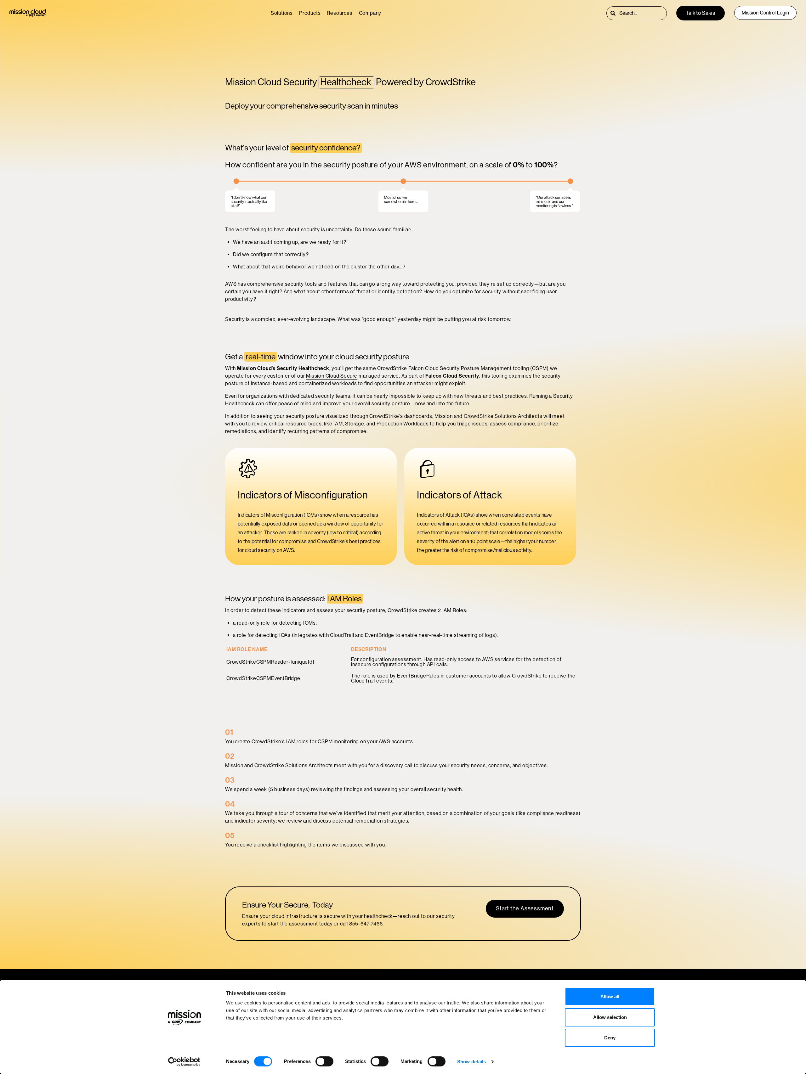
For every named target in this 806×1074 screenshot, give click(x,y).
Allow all (609, 996)
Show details (471, 1061)
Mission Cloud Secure (331, 376)
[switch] (324, 1061)
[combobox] (643, 13)
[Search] (613, 13)
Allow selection (610, 1017)
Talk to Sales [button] (700, 13)
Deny (610, 1037)
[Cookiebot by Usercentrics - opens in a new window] (184, 1061)
